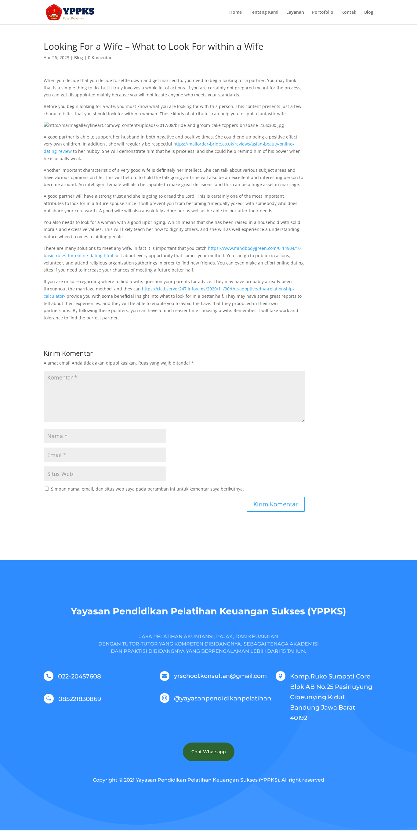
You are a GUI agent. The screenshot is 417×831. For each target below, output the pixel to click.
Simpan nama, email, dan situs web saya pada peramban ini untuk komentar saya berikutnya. (147, 489)
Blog (368, 12)
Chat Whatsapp (208, 751)
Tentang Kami (264, 12)
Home (235, 12)
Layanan (295, 12)
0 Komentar (100, 57)
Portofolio (322, 12)
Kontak (348, 12)
